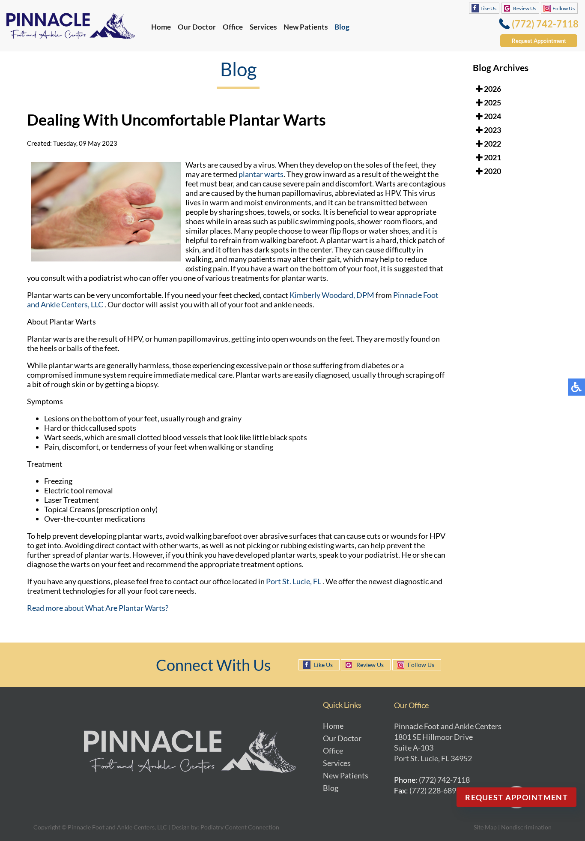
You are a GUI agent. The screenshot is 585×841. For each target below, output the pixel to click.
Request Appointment (539, 40)
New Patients (306, 26)
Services (263, 26)
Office (233, 26)
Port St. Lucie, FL (294, 581)
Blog (341, 26)
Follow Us (563, 8)
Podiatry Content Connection (239, 827)
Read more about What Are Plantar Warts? (97, 608)
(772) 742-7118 (545, 24)
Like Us (488, 8)
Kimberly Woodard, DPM (332, 295)
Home (161, 26)
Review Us (524, 8)
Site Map (485, 827)
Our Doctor (197, 26)
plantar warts (260, 174)
